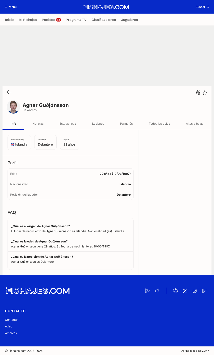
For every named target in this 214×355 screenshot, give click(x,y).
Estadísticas (68, 123)
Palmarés (126, 123)
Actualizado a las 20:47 (195, 350)
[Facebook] (175, 291)
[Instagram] (194, 291)
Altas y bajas (194, 123)
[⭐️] (204, 92)
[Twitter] (185, 291)
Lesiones (98, 123)
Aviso (8, 326)
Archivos (11, 333)
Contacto (11, 319)
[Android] (147, 291)
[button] (11, 6)
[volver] (9, 92)
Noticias (37, 123)
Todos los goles (159, 123)
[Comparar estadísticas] (198, 92)
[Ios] (157, 291)
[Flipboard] (204, 291)
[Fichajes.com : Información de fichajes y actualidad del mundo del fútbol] (106, 6)
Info (13, 123)
